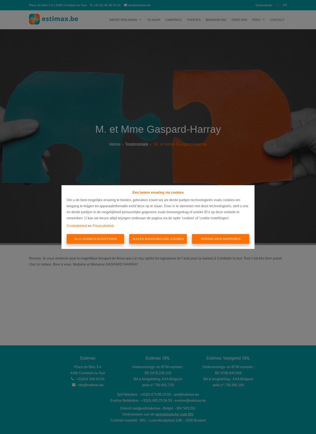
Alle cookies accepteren (95, 239)
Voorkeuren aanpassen (220, 239)
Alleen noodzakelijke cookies (158, 239)
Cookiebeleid (77, 225)
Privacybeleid (103, 225)
